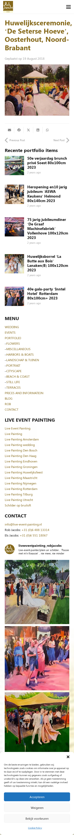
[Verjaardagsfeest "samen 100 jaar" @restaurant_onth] (37, 658)
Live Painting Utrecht (19, 500)
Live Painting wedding (20, 445)
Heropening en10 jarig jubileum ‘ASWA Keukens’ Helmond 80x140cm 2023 (47, 193)
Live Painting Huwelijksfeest (24, 472)
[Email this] (9, 130)
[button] (68, 757)
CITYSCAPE (14, 371)
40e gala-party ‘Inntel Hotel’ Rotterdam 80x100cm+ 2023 (46, 293)
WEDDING (12, 327)
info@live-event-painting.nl (23, 524)
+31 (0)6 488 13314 (35, 530)
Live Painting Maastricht (21, 478)
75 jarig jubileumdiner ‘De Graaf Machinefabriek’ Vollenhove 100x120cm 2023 (47, 228)
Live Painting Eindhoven (21, 461)
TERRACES (13, 387)
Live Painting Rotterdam (21, 489)
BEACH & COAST (18, 376)
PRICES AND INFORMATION (24, 393)
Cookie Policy (35, 827)
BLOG (8, 398)
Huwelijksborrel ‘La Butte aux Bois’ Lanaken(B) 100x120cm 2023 (47, 263)
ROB (8, 404)
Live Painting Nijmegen (20, 483)
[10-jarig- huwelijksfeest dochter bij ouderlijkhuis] (37, 724)
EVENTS (10, 332)
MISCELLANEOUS (18, 349)
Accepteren (37, 797)
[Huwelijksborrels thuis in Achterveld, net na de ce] (37, 592)
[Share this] (19, 130)
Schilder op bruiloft (18, 505)
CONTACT (11, 409)
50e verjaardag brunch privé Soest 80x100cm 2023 (47, 163)
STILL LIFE (13, 382)
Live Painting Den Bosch (21, 450)
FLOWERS (13, 343)
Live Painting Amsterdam (22, 439)
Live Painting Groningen (21, 467)
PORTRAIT (13, 365)
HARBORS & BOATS (20, 354)
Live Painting (13, 434)
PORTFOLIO (13, 338)
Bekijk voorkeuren (37, 818)
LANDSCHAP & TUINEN (22, 360)
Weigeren (37, 808)
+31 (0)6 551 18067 (34, 535)
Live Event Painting (17, 428)
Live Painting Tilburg (19, 494)
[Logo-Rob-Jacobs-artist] (8, 7)
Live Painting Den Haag (20, 456)
